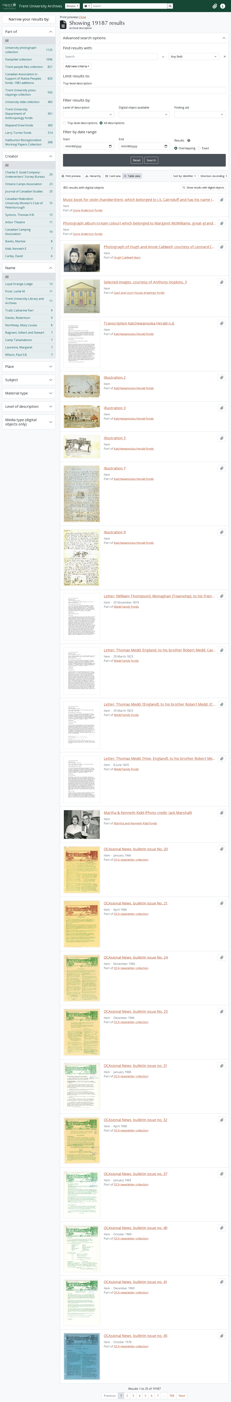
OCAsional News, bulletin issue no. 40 (135, 1228)
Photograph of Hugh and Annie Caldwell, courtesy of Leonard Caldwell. (160, 247)
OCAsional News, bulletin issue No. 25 (136, 1011)
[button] (215, 6)
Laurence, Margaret (29, 348)
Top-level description (77, 83)
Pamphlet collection (29, 60)
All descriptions (114, 123)
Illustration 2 (115, 377)
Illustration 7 (115, 468)
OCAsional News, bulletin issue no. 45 (135, 1336)
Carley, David (29, 257)
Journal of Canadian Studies (29, 192)
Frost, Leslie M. (29, 292)
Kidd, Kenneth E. (29, 249)
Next (182, 1396)
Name (10, 267)
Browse (71, 6)
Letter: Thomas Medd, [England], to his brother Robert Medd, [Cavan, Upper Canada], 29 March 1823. (160, 704)
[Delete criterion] (225, 56)
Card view (115, 176)
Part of (11, 31)
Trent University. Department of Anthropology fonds (29, 113)
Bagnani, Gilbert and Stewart (29, 333)
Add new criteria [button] (76, 66)
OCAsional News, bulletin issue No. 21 (136, 903)
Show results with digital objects (205, 187)
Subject (11, 379)
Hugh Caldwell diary (127, 257)
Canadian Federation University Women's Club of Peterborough (29, 203)
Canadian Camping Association (29, 232)
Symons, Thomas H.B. (29, 216)
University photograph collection (29, 50)
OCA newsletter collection (131, 860)
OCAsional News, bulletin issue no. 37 (135, 1174)
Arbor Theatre (29, 223)
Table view (133, 176)
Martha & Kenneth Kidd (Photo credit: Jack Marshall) (148, 813)
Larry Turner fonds (29, 133)
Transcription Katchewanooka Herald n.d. (139, 323)
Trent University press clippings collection (29, 92)
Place (9, 366)
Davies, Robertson (29, 319)
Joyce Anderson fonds (88, 210)
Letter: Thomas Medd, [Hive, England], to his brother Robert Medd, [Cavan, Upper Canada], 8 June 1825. (160, 758)
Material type (16, 393)
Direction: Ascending (213, 176)
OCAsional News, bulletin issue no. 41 (135, 1282)
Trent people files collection (29, 68)
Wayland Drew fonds (29, 126)
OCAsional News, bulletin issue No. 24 (136, 957)
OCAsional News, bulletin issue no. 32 (135, 1120)
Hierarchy (95, 176)
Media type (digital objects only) (20, 422)
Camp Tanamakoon (29, 341)
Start (66, 139)
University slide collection (29, 103)
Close (82, 17)
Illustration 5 (115, 438)
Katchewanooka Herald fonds (134, 334)
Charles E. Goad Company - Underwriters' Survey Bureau (29, 174)
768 (171, 1396)
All (6, 40)
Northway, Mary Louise (29, 326)
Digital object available (134, 107)
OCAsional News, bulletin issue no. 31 (135, 1066)
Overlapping (187, 148)
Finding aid (181, 107)
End (121, 139)
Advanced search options (84, 37)
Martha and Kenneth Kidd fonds (135, 823)
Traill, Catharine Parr (29, 311)
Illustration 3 (115, 408)
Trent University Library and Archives (29, 301)
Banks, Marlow (29, 242)
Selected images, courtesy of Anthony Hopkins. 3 (145, 282)
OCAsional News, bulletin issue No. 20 (136, 849)
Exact (205, 148)
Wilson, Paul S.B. (29, 355)
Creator (11, 156)
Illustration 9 (115, 532)
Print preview (73, 176)
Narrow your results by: (29, 19)
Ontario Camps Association (29, 185)
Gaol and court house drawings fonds (139, 293)
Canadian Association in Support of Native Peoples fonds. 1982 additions (29, 78)
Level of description (22, 406)
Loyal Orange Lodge (29, 285)
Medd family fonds (126, 607)
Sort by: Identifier (183, 176)
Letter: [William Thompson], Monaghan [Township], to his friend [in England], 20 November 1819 (160, 596)
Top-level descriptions (82, 123)
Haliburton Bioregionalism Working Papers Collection (29, 142)
